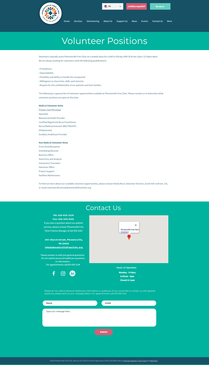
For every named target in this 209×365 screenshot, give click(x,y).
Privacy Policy (142, 361)
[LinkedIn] (72, 273)
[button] (92, 21)
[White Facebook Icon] (54, 273)
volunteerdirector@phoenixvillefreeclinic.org (69, 187)
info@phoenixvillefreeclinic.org (64, 247)
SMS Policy (154, 361)
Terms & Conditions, (130, 361)
